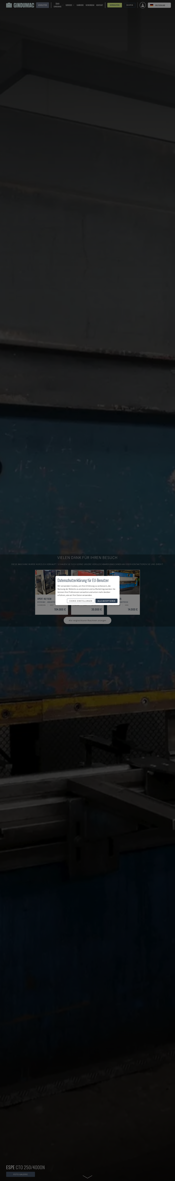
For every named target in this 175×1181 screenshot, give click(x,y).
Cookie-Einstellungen (80, 601)
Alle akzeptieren (106, 601)
